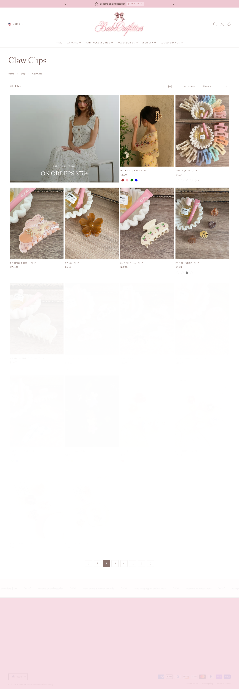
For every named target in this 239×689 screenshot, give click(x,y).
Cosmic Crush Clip (23, 262)
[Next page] (150, 563)
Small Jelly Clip (186, 170)
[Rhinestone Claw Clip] (202, 315)
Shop (23, 73)
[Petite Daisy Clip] (92, 408)
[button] (215, 24)
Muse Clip (127, 355)
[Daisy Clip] (92, 223)
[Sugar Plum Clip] (147, 223)
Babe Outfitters (24, 681)
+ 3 (197, 457)
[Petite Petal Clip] (92, 500)
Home (11, 73)
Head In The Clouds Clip (27, 355)
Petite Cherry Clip (133, 447)
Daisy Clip (72, 262)
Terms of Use (196, 637)
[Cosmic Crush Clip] (37, 223)
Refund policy (192, 680)
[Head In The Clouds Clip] (37, 315)
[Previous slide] (65, 4)
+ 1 (142, 365)
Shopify (49, 681)
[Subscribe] (226, 629)
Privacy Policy (209, 637)
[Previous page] (88, 563)
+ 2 (87, 457)
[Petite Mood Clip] (202, 223)
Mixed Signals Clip (133, 170)
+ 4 (87, 550)
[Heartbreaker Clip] (92, 315)
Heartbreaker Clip (78, 355)
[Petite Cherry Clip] (147, 408)
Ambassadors (15, 623)
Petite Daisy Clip (77, 447)
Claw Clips (37, 73)
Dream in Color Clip (24, 447)
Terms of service (224, 680)
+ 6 (197, 180)
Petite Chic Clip (21, 540)
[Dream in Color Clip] (37, 408)
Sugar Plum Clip (131, 262)
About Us (13, 617)
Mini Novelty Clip (187, 447)
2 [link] (106, 563)
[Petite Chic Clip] (37, 500)
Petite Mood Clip (187, 262)
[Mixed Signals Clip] (147, 131)
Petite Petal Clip (76, 540)
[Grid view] (156, 86)
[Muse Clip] (147, 315)
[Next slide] (174, 4)
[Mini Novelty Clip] (202, 408)
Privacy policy (207, 680)
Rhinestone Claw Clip (190, 355)
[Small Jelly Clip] (202, 131)
